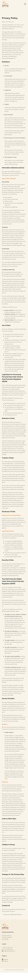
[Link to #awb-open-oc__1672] (25, 4)
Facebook (5, 959)
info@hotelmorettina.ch (9, 951)
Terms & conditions (20, 970)
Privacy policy (13, 970)
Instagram (5, 961)
